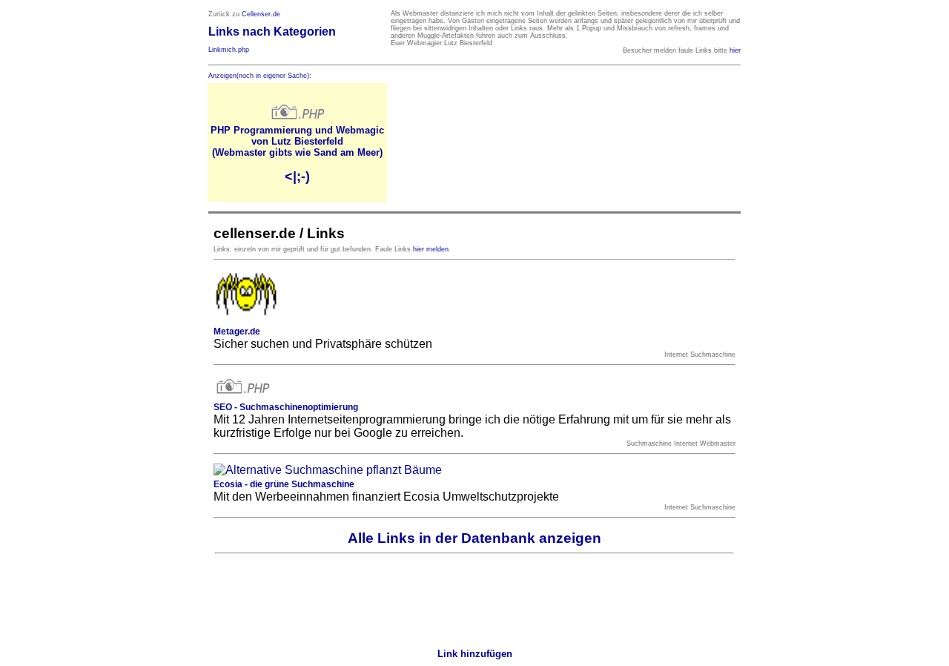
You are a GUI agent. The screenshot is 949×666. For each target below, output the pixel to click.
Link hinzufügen (474, 653)
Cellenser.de (261, 14)
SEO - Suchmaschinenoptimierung (286, 407)
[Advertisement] (474, 597)
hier (735, 50)
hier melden (431, 249)
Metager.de (237, 331)
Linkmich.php (228, 49)
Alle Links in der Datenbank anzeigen (474, 538)
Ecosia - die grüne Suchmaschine (284, 484)
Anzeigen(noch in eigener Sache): (259, 75)
